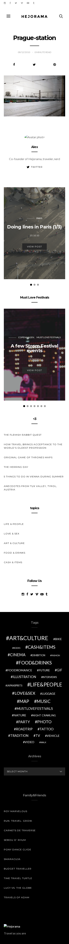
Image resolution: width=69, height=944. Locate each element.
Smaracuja (12, 859)
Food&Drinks (35, 662)
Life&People (46, 684)
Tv (37, 736)
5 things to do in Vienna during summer (34, 476)
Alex (34, 147)
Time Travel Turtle (18, 878)
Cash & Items (13, 562)
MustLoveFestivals (34, 708)
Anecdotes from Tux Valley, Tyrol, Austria (30, 488)
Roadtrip (24, 729)
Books (16, 648)
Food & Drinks (14, 552)
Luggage (48, 693)
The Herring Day (16, 466)
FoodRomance (19, 670)
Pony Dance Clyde (17, 849)
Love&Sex (25, 693)
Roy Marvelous (15, 811)
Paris (39, 218)
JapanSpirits (14, 685)
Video (29, 742)
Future (44, 670)
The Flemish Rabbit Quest (23, 434)
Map (24, 701)
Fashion (55, 655)
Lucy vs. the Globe (18, 887)
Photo (44, 721)
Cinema (17, 654)
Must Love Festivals (49, 337)
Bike (58, 639)
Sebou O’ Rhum (15, 839)
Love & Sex (11, 533)
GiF (59, 670)
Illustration (24, 677)
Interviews (50, 677)
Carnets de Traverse (20, 830)
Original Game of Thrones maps (28, 457)
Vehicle (53, 735)
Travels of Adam (16, 897)
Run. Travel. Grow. (18, 820)
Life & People (14, 524)
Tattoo (46, 729)
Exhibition (38, 655)
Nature (20, 715)
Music (44, 701)
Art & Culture (14, 543)
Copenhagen (26, 337)
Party (24, 722)
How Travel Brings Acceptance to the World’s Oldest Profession (33, 446)
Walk (43, 742)
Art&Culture (28, 638)
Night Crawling (44, 715)
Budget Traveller (17, 868)
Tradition (19, 736)
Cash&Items (41, 647)
